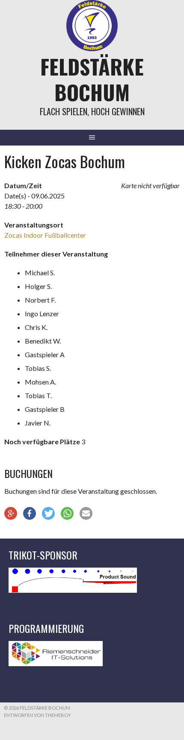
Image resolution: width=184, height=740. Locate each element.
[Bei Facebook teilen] (29, 513)
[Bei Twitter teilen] (48, 513)
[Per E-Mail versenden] (86, 513)
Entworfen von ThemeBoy (37, 715)
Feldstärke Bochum (92, 79)
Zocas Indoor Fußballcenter (45, 235)
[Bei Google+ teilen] (10, 513)
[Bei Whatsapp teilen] (67, 513)
